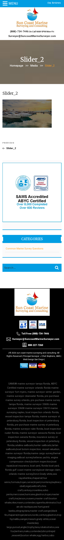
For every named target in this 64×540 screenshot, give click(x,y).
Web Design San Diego (33, 359)
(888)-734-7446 (19, 31)
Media (34, 65)
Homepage (16, 65)
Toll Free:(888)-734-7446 (35, 333)
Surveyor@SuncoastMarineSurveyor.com (32, 36)
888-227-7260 (35, 345)
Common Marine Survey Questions (24, 248)
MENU (13, 3)
